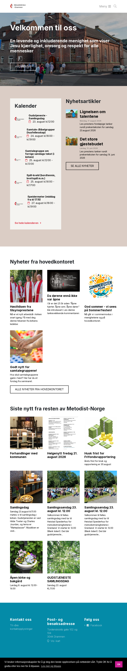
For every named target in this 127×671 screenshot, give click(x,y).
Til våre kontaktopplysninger (21, 627)
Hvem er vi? (23, 66)
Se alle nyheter (82, 165)
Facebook (96, 625)
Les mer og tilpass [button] (51, 666)
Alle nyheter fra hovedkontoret (39, 389)
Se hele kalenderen (26, 222)
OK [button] (118, 664)
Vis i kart (55, 640)
